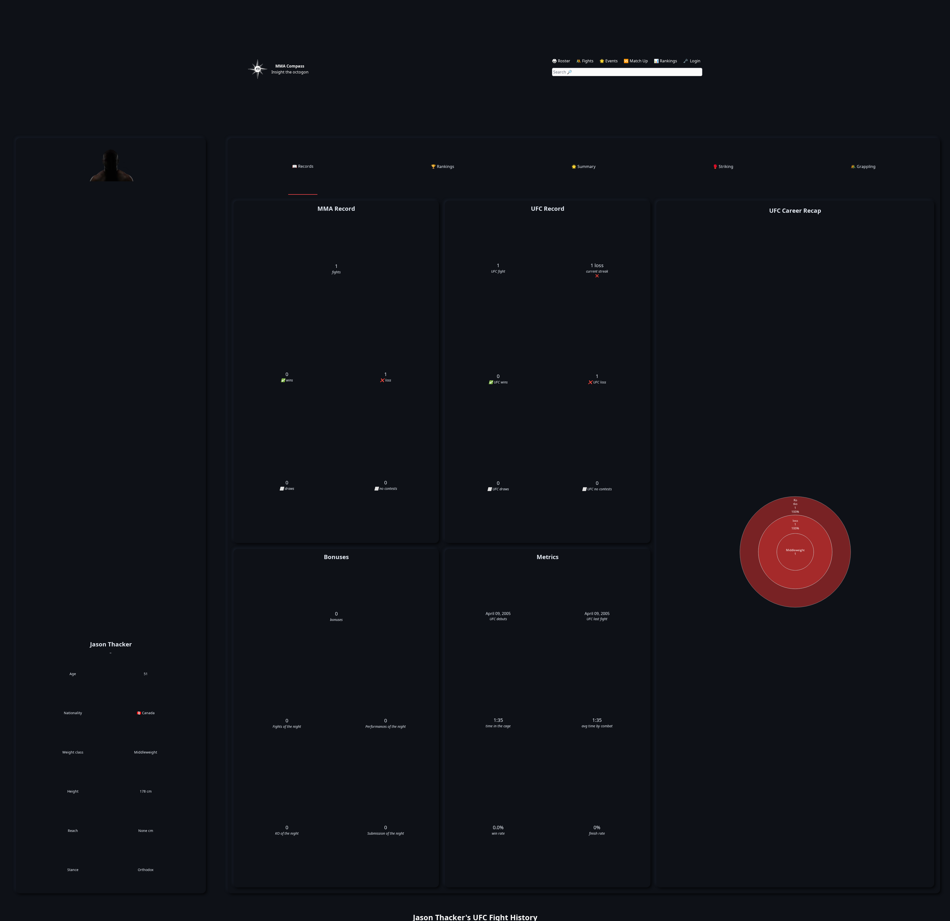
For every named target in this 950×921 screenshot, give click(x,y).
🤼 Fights (585, 61)
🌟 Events (608, 61)
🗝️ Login (692, 61)
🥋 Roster (561, 61)
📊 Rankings (665, 61)
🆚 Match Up (636, 61)
